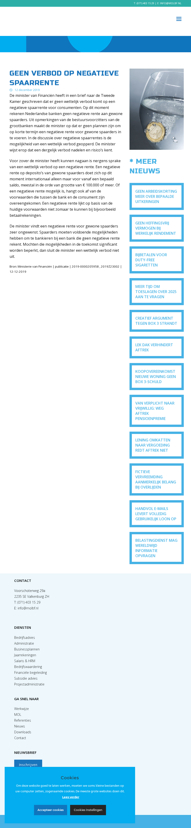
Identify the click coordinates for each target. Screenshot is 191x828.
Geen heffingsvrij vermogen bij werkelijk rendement (155, 228)
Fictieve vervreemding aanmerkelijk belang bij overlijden (155, 479)
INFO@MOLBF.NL (170, 3)
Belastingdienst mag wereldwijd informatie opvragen (156, 548)
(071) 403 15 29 (145, 3)
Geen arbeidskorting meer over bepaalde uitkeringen (156, 196)
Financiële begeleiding (30, 672)
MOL (17, 714)
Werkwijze (21, 708)
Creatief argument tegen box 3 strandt (156, 321)
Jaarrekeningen (25, 655)
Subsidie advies (26, 678)
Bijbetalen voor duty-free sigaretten (151, 260)
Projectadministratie (29, 684)
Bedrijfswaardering (28, 666)
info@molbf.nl (28, 608)
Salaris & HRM (24, 661)
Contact (20, 738)
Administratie (24, 643)
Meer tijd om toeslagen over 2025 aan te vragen (156, 291)
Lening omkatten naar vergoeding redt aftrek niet (152, 445)
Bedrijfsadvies (24, 637)
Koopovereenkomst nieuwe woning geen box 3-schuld (155, 376)
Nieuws (19, 726)
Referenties (22, 720)
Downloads (22, 732)
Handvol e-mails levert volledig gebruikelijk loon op (155, 513)
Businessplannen (27, 649)
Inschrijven (28, 764)
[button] (178, 19)
